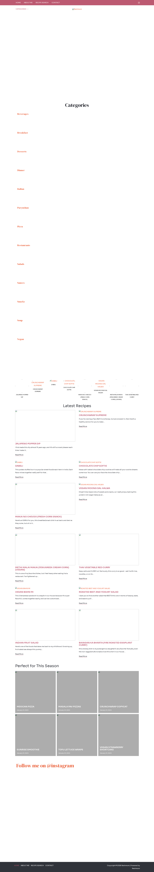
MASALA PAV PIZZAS (69, 707)
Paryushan (23, 207)
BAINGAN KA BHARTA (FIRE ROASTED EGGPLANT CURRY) (105, 644)
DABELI (53, 384)
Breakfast (22, 132)
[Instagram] (139, 3)
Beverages (22, 113)
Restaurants (23, 245)
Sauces (21, 282)
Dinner (21, 170)
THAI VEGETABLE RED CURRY (132, 396)
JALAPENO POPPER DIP (22, 396)
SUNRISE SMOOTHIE (28, 750)
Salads (20, 264)
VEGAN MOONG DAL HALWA (100, 391)
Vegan (20, 339)
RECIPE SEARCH (42, 3)
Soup (20, 320)
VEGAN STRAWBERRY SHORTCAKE (111, 748)
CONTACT (56, 3)
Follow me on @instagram (45, 765)
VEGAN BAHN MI (24, 592)
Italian (20, 188)
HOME (18, 3)
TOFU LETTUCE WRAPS (70, 750)
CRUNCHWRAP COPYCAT (113, 707)
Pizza (20, 226)
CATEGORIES (21, 9)
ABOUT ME (28, 3)
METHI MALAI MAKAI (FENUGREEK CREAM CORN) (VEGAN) (116, 397)
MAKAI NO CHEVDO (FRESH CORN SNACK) (84, 397)
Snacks (21, 301)
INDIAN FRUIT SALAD (26, 643)
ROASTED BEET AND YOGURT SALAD (98, 592)
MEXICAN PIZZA (25, 707)
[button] (27, 9)
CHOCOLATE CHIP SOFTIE (69, 389)
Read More (19, 455)
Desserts (22, 151)
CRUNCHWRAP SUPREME (38, 390)
